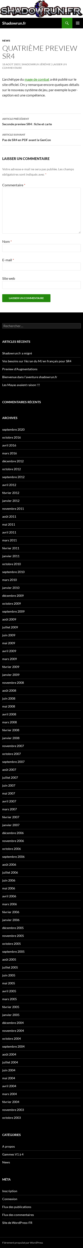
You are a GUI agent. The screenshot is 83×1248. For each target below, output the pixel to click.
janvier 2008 (10, 738)
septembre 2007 (13, 762)
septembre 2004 (13, 1046)
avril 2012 (9, 485)
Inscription (9, 1191)
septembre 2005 (13, 951)
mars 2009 (9, 659)
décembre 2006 (13, 833)
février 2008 (10, 730)
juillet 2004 (10, 1062)
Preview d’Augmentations (19, 369)
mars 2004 (9, 1094)
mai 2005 (8, 983)
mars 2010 (9, 580)
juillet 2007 (10, 777)
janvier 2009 (10, 675)
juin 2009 (8, 635)
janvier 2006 (10, 920)
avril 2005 (9, 991)
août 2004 (9, 1054)
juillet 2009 (10, 627)
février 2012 (10, 493)
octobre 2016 (11, 437)
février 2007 (10, 817)
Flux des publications (16, 1207)
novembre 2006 (13, 841)
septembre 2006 (13, 856)
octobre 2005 (11, 943)
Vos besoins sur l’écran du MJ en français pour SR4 (36, 361)
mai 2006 (8, 888)
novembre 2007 (13, 746)
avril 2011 (9, 532)
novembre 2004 (13, 1030)
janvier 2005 (10, 1015)
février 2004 (10, 1102)
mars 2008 (9, 722)
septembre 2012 (13, 477)
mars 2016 (9, 453)
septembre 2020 (13, 429)
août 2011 (9, 516)
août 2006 (9, 864)
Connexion (9, 1199)
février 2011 (10, 548)
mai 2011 (8, 524)
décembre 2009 (13, 595)
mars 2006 (9, 904)
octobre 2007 (11, 754)
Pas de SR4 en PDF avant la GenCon (26, 137)
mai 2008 (8, 706)
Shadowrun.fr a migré (17, 353)
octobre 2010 (11, 564)
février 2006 (10, 912)
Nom (7, 241)
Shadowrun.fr (14, 23)
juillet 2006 (10, 872)
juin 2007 (8, 785)
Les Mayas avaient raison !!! (21, 385)
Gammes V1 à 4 (12, 1154)
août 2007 (9, 769)
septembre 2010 (13, 572)
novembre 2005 (13, 936)
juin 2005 (8, 975)
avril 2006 (9, 896)
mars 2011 (9, 540)
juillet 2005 (10, 967)
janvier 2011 (10, 556)
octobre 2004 (11, 1038)
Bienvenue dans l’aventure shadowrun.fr (29, 377)
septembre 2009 (13, 611)
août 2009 (9, 619)
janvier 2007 (10, 825)
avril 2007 (9, 801)
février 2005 (10, 1007)
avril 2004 (9, 1086)
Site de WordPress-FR (17, 1222)
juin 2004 (8, 1070)
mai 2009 (8, 643)
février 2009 (10, 667)
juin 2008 (8, 698)
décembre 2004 (13, 1023)
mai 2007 (8, 793)
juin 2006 (8, 880)
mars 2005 (9, 999)
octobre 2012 (11, 469)
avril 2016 (9, 445)
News (6, 40)
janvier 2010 (10, 588)
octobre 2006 (11, 849)
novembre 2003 (13, 1110)
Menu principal (77, 23)
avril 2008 (9, 714)
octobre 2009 (11, 603)
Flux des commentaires (18, 1215)
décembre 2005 (13, 928)
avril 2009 (9, 651)
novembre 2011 (13, 508)
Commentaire (13, 185)
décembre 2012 (13, 461)
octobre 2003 (11, 1117)
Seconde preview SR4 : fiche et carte (27, 121)
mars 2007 (9, 809)
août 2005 (9, 959)
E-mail (8, 260)
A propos (8, 1146)
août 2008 (9, 690)
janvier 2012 (10, 500)
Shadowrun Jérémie (36, 64)
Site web (8, 278)
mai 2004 (8, 1078)
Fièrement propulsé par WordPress (22, 1242)
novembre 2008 (13, 682)
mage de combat (37, 79)
